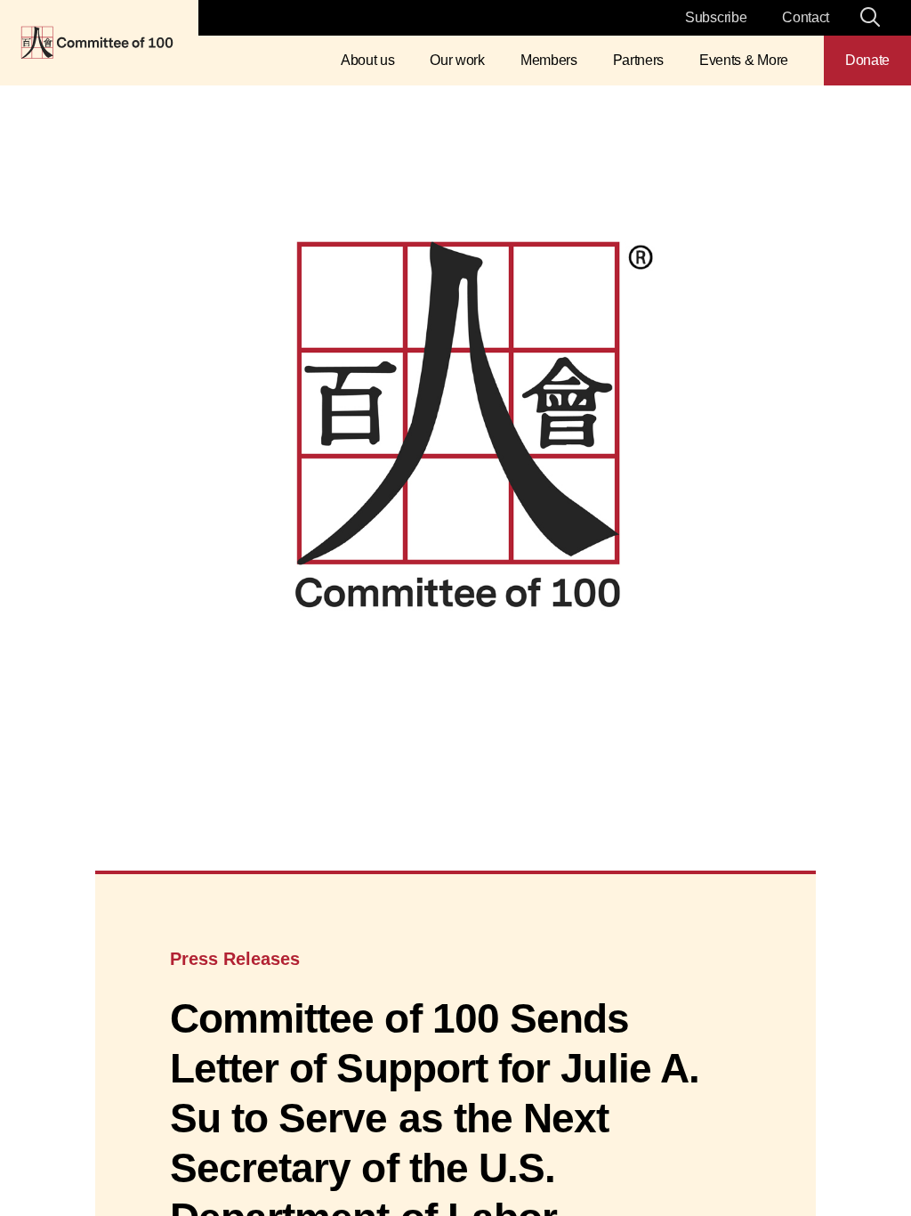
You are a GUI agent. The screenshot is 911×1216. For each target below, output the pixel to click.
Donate (867, 60)
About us (367, 60)
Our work (457, 60)
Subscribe (715, 17)
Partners (638, 60)
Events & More (743, 60)
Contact (805, 17)
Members (548, 60)
